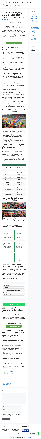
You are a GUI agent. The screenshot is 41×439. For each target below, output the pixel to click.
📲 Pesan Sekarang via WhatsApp (13, 43)
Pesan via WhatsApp (14, 304)
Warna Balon (5, 292)
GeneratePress (28, 437)
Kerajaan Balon (34, 49)
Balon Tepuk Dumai (6, 384)
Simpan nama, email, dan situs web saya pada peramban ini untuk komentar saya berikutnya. (12, 415)
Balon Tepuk (22, 2)
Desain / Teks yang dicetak (8, 296)
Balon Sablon (14, 2)
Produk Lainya (8, 5)
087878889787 (16, 431)
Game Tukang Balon (17, 5)
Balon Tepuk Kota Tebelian (7, 383)
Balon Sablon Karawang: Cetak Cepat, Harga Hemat (35, 27)
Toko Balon (8, 2)
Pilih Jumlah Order (6, 285)
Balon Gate (29, 2)
